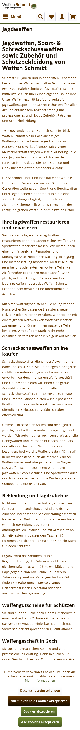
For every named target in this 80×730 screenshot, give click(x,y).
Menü (16, 16)
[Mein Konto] (62, 16)
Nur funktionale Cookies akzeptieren (39, 701)
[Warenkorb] (72, 16)
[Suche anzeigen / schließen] (40, 16)
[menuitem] (12, 16)
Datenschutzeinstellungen (40, 690)
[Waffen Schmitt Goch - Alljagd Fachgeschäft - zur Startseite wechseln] (19, 6)
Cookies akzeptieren (39, 711)
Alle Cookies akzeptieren (40, 722)
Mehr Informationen (40, 680)
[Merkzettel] (51, 16)
